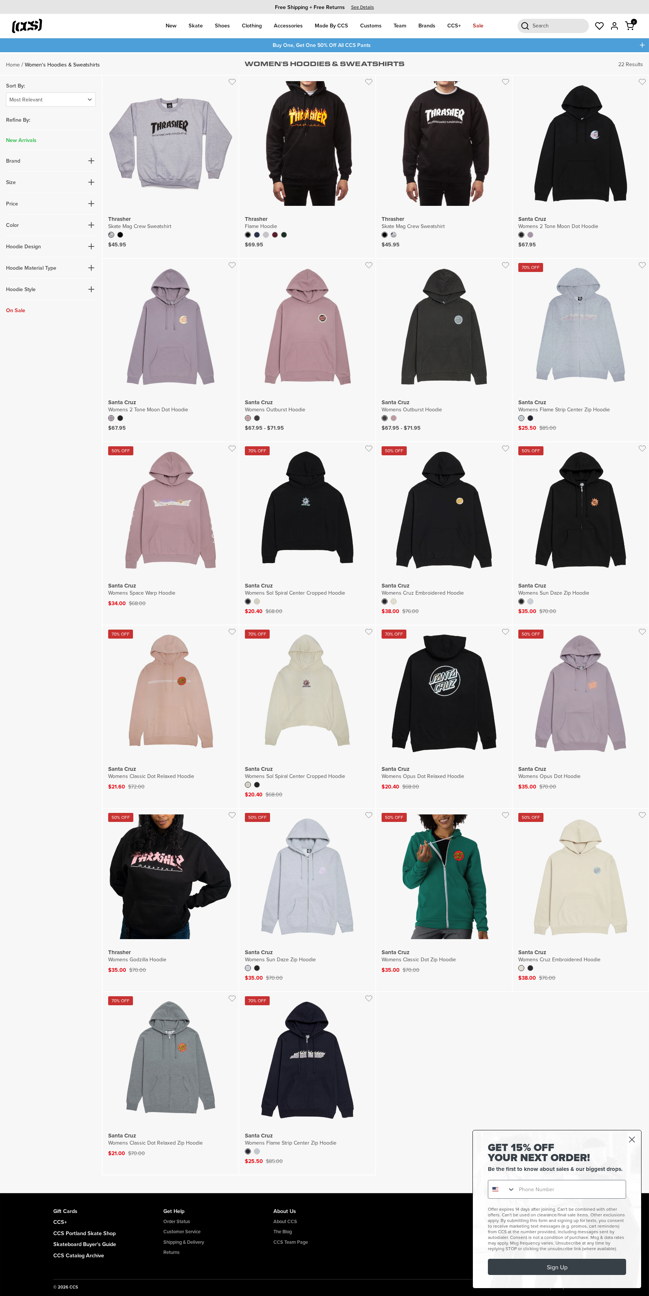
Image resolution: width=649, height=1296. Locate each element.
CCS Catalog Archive (78, 1255)
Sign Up (557, 1267)
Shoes (222, 25)
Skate (196, 25)
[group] (324, 7)
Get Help (173, 1211)
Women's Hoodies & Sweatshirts (62, 64)
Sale (478, 25)
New (171, 25)
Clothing (252, 25)
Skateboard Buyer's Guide (84, 1244)
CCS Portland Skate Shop (84, 1233)
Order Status (176, 1221)
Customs (371, 25)
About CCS (285, 1221)
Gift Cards (65, 1211)
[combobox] (501, 1189)
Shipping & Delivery (183, 1242)
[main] (324, 622)
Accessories (288, 25)
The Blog (282, 1231)
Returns (171, 1252)
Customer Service (182, 1231)
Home (13, 64)
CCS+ (454, 25)
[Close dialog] (631, 1139)
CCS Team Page (290, 1242)
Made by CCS (331, 25)
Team (400, 25)
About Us (284, 1211)
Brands (426, 25)
